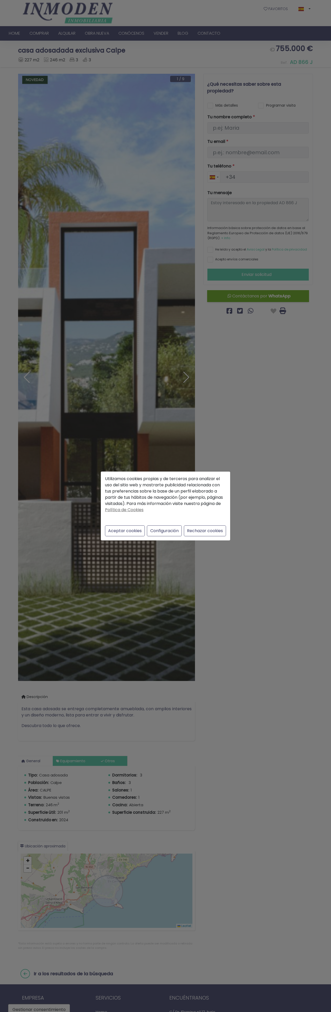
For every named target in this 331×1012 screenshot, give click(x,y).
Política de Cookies (124, 510)
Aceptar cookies (125, 531)
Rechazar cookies (205, 531)
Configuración (164, 531)
